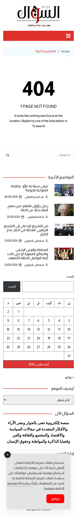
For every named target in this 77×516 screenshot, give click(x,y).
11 (59, 329)
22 (18, 338)
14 (28, 329)
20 (38, 338)
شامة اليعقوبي (35, 216)
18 (59, 338)
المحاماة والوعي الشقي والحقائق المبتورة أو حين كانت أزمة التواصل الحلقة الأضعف (27, 254)
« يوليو (69, 377)
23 (8, 338)
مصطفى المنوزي (34, 240)
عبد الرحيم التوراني (34, 196)
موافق (55, 499)
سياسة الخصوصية (19, 483)
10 (69, 329)
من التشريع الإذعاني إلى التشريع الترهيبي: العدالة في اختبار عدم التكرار (26, 230)
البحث (70, 276)
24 (69, 347)
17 (69, 338)
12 (48, 329)
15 (18, 329)
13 (38, 329)
